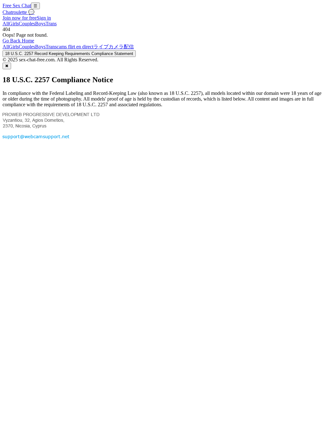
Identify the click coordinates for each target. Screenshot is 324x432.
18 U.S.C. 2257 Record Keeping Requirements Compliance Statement (69, 53)
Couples (27, 23)
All (6, 23)
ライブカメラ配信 (113, 46)
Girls (14, 23)
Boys (40, 23)
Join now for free (20, 18)
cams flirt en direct (75, 46)
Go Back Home (18, 40)
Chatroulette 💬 (18, 12)
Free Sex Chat (17, 5)
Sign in (44, 18)
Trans (51, 23)
